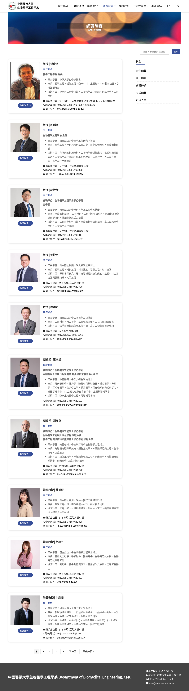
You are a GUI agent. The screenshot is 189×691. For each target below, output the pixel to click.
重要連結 (156, 6)
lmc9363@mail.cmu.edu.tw (72, 525)
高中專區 (63, 6)
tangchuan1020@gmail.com (72, 404)
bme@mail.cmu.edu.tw (161, 683)
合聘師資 (141, 85)
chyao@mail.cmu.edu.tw (70, 108)
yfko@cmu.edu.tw (67, 581)
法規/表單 (140, 6)
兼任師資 (141, 78)
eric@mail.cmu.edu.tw (69, 338)
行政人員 (141, 100)
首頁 (90, 30)
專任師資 (141, 70)
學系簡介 (92, 6)
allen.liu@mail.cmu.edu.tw (71, 474)
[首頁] (29, 5)
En (168, 6)
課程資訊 (124, 6)
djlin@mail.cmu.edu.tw (70, 239)
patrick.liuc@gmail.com (70, 290)
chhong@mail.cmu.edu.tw (71, 637)
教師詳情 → (25, 105)
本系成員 (108, 6)
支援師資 (141, 92)
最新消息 (78, 6)
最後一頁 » (88, 651)
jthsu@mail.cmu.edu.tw (70, 174)
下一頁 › (73, 651)
